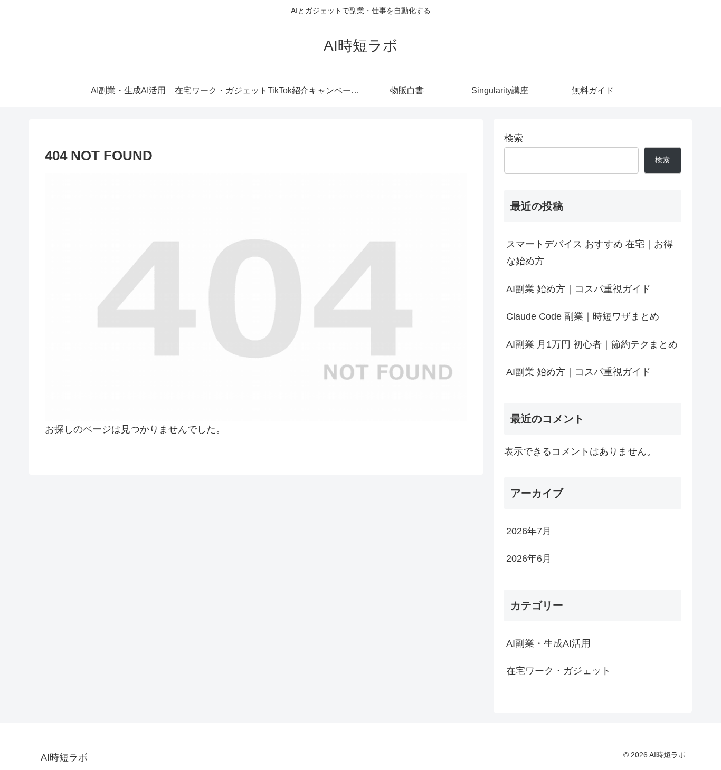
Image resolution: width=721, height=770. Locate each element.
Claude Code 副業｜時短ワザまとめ (582, 316)
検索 (513, 138)
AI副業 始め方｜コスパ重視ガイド (578, 289)
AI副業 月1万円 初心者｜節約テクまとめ (592, 344)
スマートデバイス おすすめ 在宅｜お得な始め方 (589, 252)
